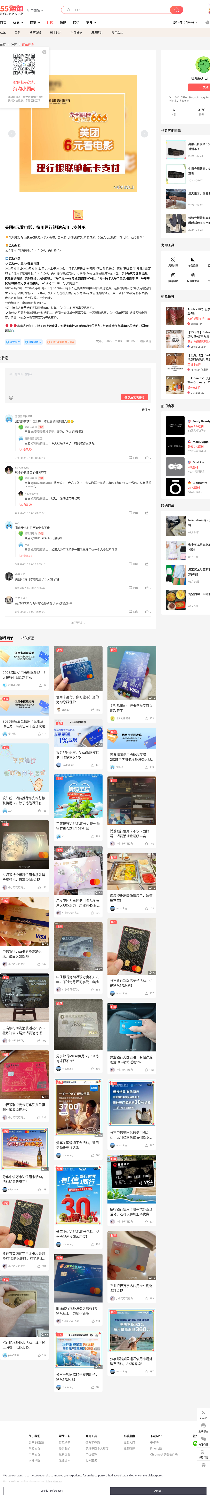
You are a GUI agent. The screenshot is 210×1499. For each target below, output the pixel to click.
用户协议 (34, 1454)
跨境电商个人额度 (97, 1448)
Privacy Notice (54, 1481)
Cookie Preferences (52, 1490)
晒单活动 (117, 32)
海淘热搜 (129, 1448)
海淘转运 (97, 32)
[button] (35, 10)
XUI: (27, 544)
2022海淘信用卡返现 (62, 342)
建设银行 (15, 342)
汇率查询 (91, 1460)
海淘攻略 (35, 32)
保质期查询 (193, 281)
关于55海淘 (36, 1442)
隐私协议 (34, 1448)
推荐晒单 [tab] (6, 638)
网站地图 (34, 1460)
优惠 (16, 23)
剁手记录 (56, 32)
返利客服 (64, 1454)
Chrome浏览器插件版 (164, 1454)
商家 (33, 23)
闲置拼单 (76, 32)
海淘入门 (129, 1442)
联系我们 (64, 1448)
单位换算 (193, 265)
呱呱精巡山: (31, 427)
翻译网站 (173, 281)
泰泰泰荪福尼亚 (23, 416)
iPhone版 (156, 1448)
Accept (158, 1490)
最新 (18, 32)
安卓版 (154, 1442)
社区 (3, 32)
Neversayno (22, 467)
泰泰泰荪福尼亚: (33, 438)
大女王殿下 (21, 598)
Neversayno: (32, 493)
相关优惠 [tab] (27, 638)
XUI (17, 522)
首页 (3, 44)
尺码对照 (173, 265)
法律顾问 (64, 1460)
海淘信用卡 (35, 342)
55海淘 (11, 10)
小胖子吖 (20, 574)
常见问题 (64, 1442)
